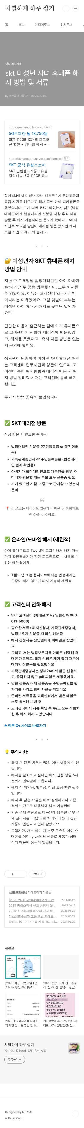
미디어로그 (42, 25)
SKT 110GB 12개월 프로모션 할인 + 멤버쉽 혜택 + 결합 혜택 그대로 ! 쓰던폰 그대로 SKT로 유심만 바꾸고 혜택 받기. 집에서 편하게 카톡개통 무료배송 (29, 142)
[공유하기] (17, 874)
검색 (66, 8)
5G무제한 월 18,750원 (28, 133)
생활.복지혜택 (18, 892)
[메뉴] (75, 8)
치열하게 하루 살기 (30, 9)
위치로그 (66, 25)
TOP (75, 1113)
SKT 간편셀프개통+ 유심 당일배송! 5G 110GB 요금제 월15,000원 (28, 173)
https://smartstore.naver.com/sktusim (35, 158)
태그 (22, 25)
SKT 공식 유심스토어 (27, 165)
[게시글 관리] (22, 874)
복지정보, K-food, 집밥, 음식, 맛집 (25, 1050)
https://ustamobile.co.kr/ (26, 127)
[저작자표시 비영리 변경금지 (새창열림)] (52, 874)
